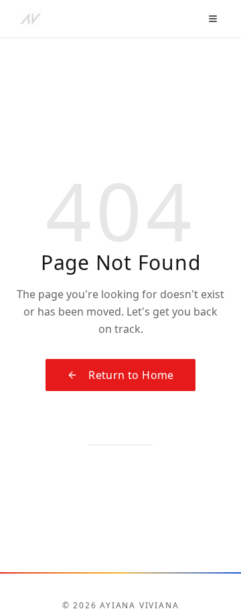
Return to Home (131, 375)
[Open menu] (213, 19)
